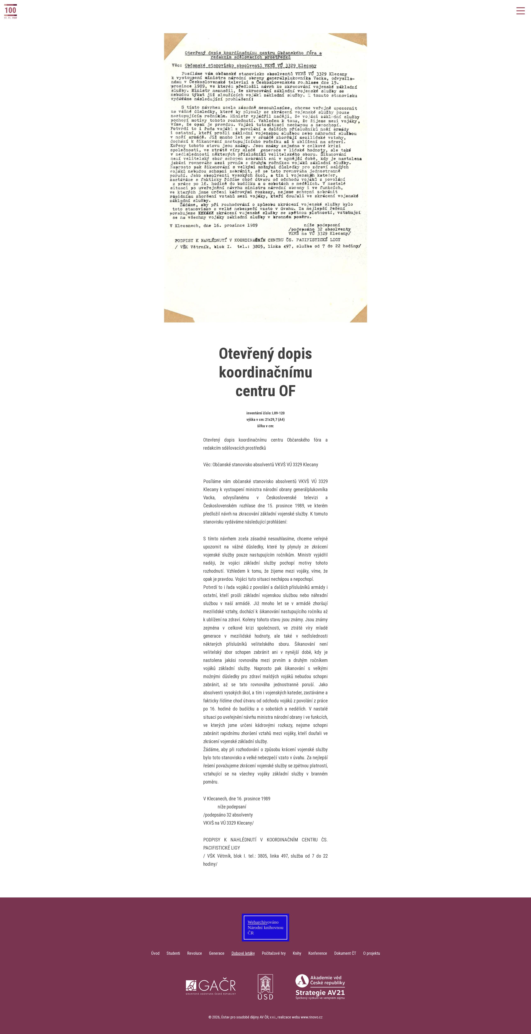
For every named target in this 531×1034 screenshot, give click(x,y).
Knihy (297, 953)
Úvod (155, 953)
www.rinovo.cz (312, 1017)
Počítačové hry (274, 953)
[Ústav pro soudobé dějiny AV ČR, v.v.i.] (265, 1012)
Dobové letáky (243, 953)
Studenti (173, 953)
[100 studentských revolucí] (24, 11)
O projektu (371, 953)
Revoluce (194, 953)
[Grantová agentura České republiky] (211, 1012)
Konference (317, 953)
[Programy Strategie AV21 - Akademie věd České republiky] (320, 1012)
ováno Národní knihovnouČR (265, 927)
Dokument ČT (345, 953)
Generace (216, 953)
